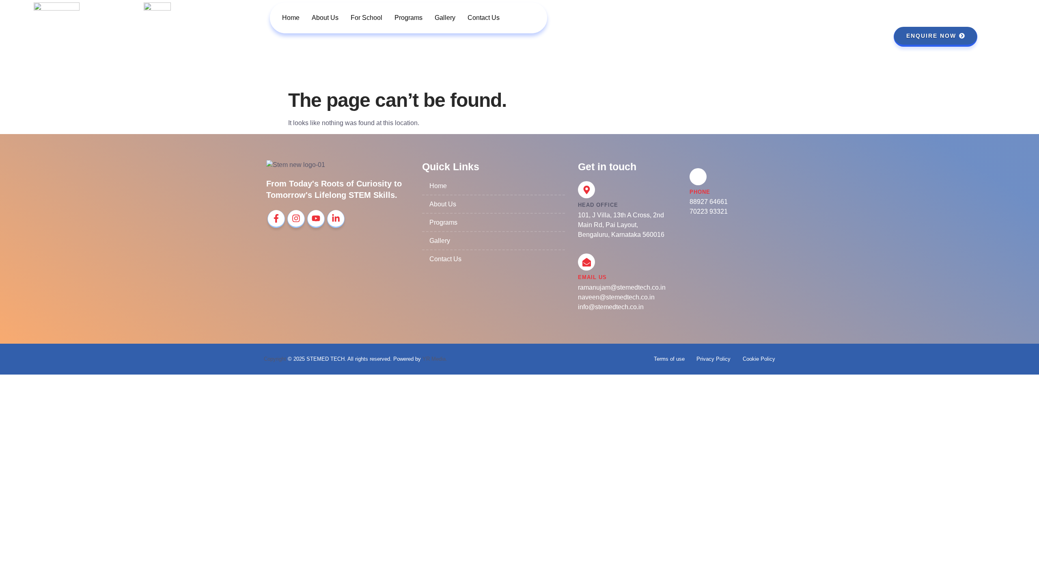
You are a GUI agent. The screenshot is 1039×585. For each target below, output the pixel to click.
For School (366, 17)
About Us (325, 17)
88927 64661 (709, 201)
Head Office (598, 205)
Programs (408, 17)
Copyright (275, 359)
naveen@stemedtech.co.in (616, 297)
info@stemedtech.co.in (611, 306)
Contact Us (484, 17)
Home (291, 17)
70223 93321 (709, 211)
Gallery (445, 17)
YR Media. (434, 359)
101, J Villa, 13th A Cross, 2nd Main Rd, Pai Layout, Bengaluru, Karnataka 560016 (621, 225)
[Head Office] (586, 189)
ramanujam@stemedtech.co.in (622, 287)
